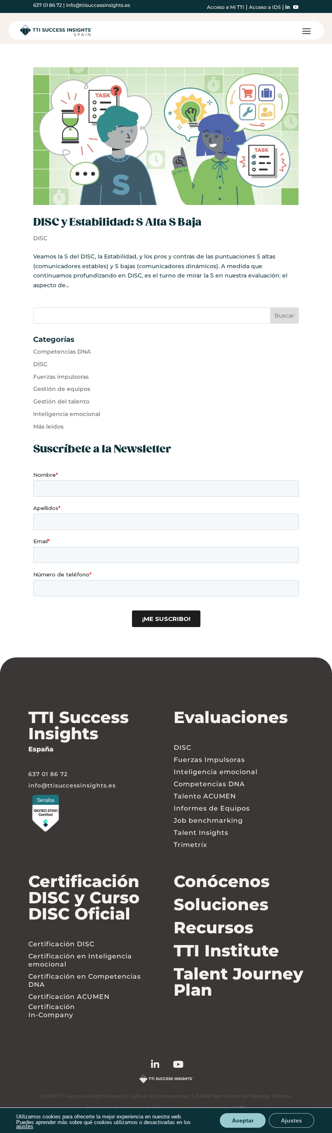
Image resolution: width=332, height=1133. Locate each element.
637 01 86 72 (47, 5)
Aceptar (242, 1120)
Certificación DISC (61, 944)
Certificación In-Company (51, 1011)
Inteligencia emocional (66, 414)
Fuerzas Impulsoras (209, 760)
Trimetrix (190, 845)
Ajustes (291, 1120)
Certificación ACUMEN (69, 997)
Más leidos (48, 426)
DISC (40, 238)
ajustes (24, 1126)
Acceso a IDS (265, 7)
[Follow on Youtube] (185, 1065)
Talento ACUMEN (205, 796)
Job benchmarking (208, 820)
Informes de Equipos (212, 808)
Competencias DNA (62, 351)
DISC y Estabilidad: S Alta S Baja (117, 222)
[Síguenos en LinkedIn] (162, 1065)
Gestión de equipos (61, 389)
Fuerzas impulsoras (61, 376)
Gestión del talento (61, 401)
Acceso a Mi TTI (225, 7)
